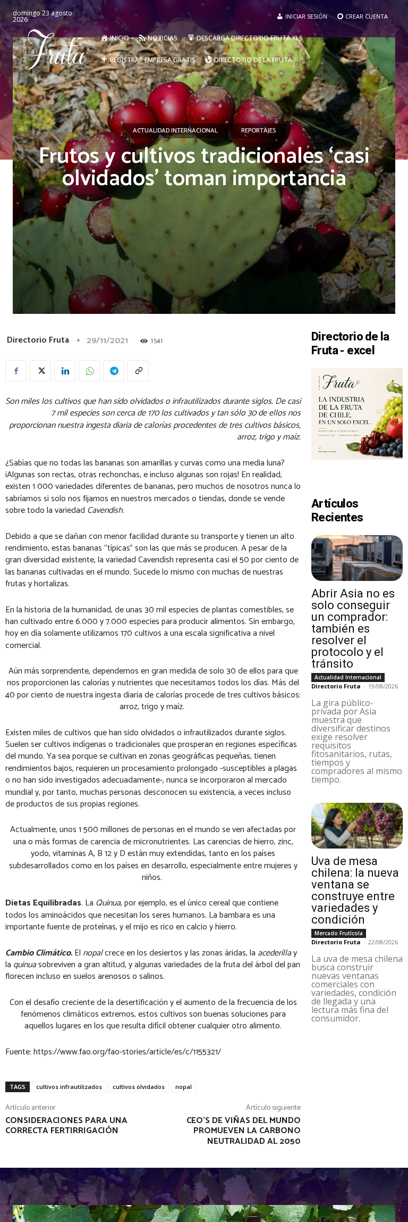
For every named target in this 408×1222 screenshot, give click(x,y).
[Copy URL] (138, 370)
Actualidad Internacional (175, 131)
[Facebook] (16, 370)
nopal (183, 1087)
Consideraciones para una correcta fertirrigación (66, 1125)
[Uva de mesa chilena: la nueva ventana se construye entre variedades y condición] (357, 826)
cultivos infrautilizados (69, 1087)
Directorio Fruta (38, 340)
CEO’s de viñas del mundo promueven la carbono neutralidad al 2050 (243, 1130)
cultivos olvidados (139, 1087)
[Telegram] (113, 370)
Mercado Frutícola (338, 933)
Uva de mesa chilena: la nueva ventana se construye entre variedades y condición (355, 890)
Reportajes (258, 131)
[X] (40, 370)
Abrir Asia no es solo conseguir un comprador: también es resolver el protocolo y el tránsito (353, 628)
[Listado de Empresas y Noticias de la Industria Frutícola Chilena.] (58, 49)
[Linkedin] (64, 370)
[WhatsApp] (89, 370)
